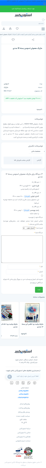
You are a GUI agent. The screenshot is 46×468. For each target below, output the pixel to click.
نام (41, 266)
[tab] (36, 151)
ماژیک (14, 34)
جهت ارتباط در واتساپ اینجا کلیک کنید (23, 9)
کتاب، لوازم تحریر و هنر (38, 34)
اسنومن (6, 84)
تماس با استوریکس (24, 433)
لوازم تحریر (28, 34)
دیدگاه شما (38, 233)
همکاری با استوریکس (23, 437)
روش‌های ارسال (25, 404)
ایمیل (40, 272)
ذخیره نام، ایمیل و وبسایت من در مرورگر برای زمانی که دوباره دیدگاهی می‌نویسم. (23, 281)
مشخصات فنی (35, 151)
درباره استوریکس (24, 428)
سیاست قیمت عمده (23, 416)
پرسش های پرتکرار (24, 412)
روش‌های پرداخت (24, 408)
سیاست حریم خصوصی (23, 441)
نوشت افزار (20, 34)
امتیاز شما (39, 228)
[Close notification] (44, 4)
